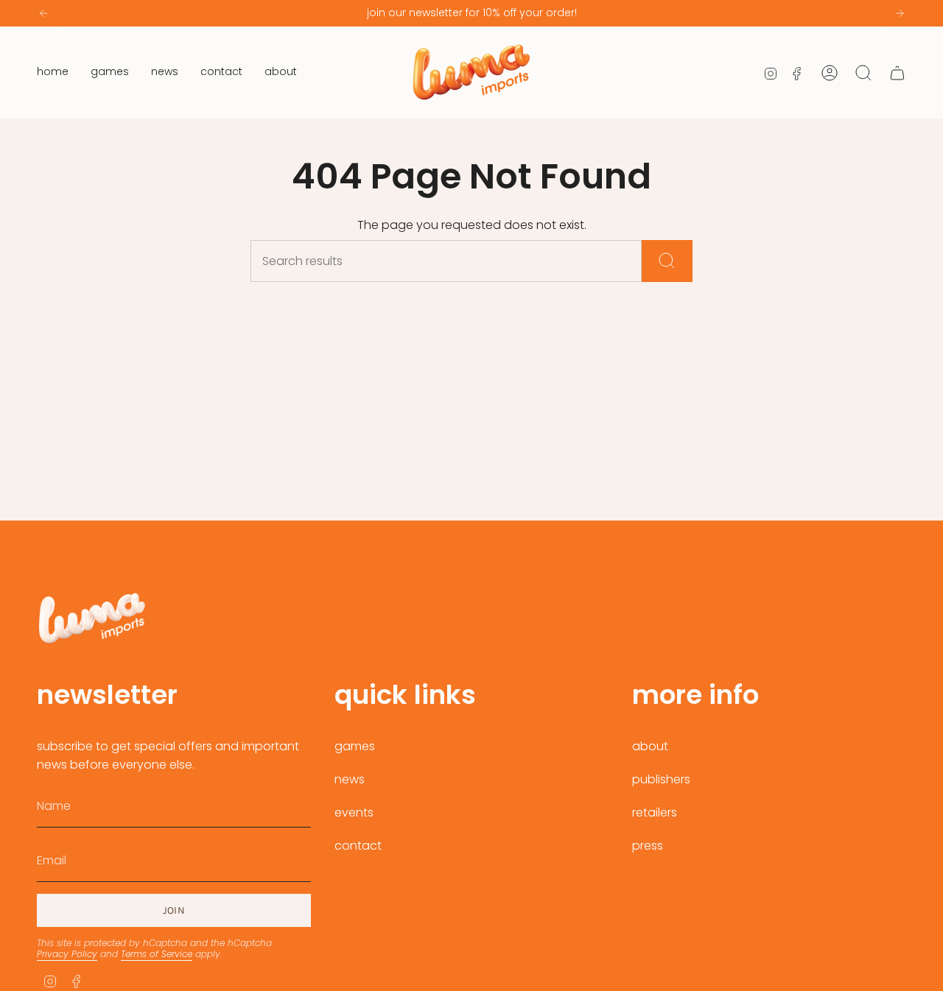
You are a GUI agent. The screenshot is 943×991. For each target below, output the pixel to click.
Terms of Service (156, 954)
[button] (110, 72)
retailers (654, 812)
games (354, 746)
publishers (661, 779)
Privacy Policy (67, 954)
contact (358, 845)
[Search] (667, 261)
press (647, 845)
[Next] (899, 13)
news (349, 779)
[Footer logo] (92, 618)
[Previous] (43, 13)
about (650, 746)
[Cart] (897, 72)
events (354, 812)
